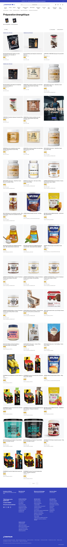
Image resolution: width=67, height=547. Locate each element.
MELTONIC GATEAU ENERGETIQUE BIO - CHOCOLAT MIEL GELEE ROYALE (54, 214)
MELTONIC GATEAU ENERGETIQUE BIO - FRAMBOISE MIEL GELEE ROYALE (54, 408)
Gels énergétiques (14, 24)
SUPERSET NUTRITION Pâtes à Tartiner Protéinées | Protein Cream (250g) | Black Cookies (13, 311)
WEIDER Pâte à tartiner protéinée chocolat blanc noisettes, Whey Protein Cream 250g (33, 85)
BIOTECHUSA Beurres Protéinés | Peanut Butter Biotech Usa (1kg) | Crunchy (32, 440)
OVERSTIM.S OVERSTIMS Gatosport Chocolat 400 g (54, 54)
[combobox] (60, 29)
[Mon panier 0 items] (63, 5)
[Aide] (58, 5)
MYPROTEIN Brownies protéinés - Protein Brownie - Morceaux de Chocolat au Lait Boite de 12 (33, 311)
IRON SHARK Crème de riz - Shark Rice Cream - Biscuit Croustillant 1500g (12, 181)
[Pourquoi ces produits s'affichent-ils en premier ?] (50, 29)
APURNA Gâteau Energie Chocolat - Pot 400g (32, 213)
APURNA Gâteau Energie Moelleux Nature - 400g (53, 375)
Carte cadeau (60, 8)
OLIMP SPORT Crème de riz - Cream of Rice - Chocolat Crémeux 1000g (32, 345)
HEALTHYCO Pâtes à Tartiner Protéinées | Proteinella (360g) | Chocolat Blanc (11, 345)
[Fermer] (63, 1)
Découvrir (53, 117)
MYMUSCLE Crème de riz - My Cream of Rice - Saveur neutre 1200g (32, 181)
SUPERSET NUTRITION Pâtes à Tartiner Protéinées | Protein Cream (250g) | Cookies (54, 277)
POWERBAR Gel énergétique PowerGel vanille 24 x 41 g (13, 376)
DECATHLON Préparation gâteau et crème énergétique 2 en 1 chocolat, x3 (11, 54)
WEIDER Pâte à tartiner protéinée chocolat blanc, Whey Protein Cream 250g (33, 149)
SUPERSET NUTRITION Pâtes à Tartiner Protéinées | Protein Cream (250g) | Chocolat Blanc (33, 277)
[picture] (13, 42)
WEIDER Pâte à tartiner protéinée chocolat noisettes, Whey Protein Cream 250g (31, 118)
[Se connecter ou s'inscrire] (60, 5)
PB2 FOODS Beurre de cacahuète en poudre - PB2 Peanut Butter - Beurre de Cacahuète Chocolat (13, 214)
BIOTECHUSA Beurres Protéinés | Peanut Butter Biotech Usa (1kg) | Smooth (12, 440)
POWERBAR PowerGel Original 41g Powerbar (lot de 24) (12, 472)
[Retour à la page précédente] (30, 483)
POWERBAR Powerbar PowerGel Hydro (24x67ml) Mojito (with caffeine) (12, 408)
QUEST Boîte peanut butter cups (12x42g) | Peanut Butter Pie (54, 311)
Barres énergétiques (6, 24)
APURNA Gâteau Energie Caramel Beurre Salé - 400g (53, 246)
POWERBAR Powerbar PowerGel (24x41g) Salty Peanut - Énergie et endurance (32, 472)
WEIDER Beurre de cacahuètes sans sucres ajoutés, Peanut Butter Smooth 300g (11, 149)
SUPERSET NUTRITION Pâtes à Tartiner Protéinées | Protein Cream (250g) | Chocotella (13, 277)
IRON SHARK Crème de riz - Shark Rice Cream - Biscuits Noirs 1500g (53, 85)
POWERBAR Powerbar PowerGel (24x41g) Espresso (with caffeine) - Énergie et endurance (33, 408)
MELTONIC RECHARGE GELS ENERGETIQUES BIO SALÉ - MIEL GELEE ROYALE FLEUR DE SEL (12, 246)
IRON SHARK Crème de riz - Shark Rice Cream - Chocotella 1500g (53, 149)
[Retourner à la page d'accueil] (9, 4)
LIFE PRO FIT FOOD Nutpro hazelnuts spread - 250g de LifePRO (54, 440)
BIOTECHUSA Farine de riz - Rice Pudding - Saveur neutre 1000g (53, 345)
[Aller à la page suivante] (37, 483)
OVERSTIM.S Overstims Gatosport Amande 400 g (13, 117)
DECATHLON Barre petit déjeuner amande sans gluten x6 (32, 54)
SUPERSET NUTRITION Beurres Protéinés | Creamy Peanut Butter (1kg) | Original (53, 181)
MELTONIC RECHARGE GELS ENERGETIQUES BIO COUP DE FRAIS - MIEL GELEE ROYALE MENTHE (32, 246)
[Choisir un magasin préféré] (55, 5)
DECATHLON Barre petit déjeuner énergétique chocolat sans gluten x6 (12, 85)
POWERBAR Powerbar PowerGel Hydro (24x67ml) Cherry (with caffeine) (33, 376)
